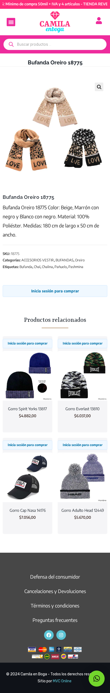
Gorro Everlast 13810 (82, 408)
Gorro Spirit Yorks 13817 (27, 408)
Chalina (47, 267)
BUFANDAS (64, 260)
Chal (37, 267)
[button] (11, 22)
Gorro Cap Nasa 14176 (28, 510)
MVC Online (62, 681)
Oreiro (80, 260)
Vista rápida (27, 390)
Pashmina (75, 267)
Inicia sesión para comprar (55, 291)
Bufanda (25, 267)
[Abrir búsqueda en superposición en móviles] (55, 44)
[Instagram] (61, 635)
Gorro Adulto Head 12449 (82, 510)
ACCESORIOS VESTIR (37, 260)
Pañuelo (60, 267)
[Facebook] (49, 635)
